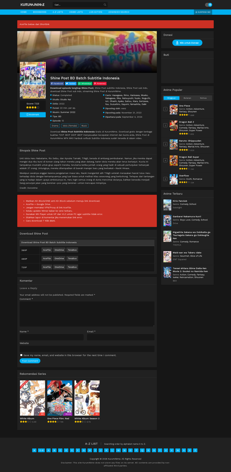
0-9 (41, 450)
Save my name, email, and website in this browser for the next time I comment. (70, 355)
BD (59, 116)
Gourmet (184, 256)
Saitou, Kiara (131, 101)
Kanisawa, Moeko (139, 95)
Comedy (183, 128)
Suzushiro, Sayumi (119, 104)
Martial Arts (203, 128)
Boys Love (185, 220)
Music (84, 126)
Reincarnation (186, 277)
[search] (105, 5)
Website (24, 343)
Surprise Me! (204, 12)
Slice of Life (196, 256)
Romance (197, 179)
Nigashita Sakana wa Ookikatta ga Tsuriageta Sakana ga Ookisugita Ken (191, 235)
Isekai (176, 277)
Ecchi (189, 179)
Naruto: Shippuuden (190, 140)
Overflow (184, 175)
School (192, 204)
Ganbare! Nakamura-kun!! (187, 216)
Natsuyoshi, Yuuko (131, 98)
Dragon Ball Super (189, 157)
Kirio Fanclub (180, 201)
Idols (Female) (70, 126)
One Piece (184, 105)
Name (24, 331)
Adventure (199, 109)
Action (189, 109)
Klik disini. (50, 220)
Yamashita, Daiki (138, 104)
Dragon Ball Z (186, 122)
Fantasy (183, 111)
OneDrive (59, 250)
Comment (26, 299)
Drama (55, 126)
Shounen (192, 111)
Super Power (195, 130)
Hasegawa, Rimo (120, 95)
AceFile (47, 250)
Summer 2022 (67, 112)
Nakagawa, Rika (113, 98)
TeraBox (72, 250)
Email (91, 331)
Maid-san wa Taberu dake (187, 252)
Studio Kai (65, 99)
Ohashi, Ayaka (117, 101)
